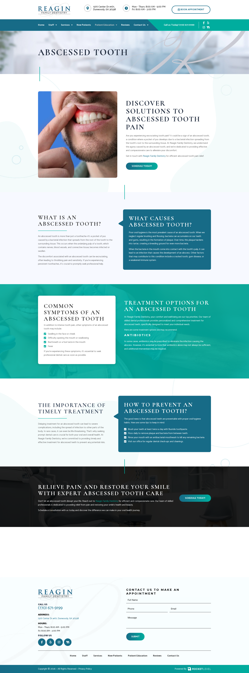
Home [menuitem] (41, 25)
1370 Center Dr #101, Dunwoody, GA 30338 (58, 618)
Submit (135, 637)
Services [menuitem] (65, 25)
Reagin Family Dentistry (154, 156)
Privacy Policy (85, 669)
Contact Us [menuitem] (140, 25)
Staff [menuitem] (51, 25)
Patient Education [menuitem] (104, 25)
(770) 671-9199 (50, 608)
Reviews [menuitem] (125, 25)
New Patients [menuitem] (84, 25)
